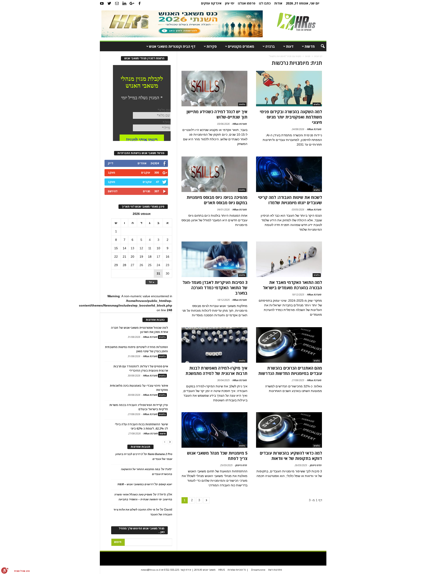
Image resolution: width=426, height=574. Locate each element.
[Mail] (117, 3)
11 (149, 248)
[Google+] (132, 3)
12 (141, 248)
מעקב (111, 172)
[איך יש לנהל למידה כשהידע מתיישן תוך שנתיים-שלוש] (214, 88)
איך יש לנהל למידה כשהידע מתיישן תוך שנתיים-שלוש (217, 114)
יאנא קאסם (165, 484)
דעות (290, 46)
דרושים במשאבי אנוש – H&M (136, 484)
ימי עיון (229, 3)
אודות (278, 3)
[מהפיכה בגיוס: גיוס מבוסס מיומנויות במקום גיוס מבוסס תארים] (214, 174)
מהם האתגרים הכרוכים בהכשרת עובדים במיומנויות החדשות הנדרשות (290, 370)
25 (150, 265)
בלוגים (317, 104)
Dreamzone (258, 569)
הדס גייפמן (315, 465)
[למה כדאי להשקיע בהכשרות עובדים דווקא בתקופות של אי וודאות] (289, 430)
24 (158, 265)
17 (158, 256)
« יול (151, 282)
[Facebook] (139, 3)
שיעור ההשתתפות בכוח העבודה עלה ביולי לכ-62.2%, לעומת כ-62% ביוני (141, 426)
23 (167, 265)
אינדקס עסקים (211, 3)
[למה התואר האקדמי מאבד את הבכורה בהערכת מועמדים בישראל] (289, 259)
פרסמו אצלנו (246, 3)
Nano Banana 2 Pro (160, 454)
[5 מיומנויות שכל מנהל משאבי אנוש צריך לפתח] (214, 430)
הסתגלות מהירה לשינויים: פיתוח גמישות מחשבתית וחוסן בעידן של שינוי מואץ (136, 349)
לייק (110, 163)
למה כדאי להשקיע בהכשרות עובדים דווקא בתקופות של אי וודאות (291, 455)
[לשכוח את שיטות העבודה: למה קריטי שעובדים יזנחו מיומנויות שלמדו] (289, 174)
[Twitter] (109, 3)
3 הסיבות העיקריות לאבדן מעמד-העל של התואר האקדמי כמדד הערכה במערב (215, 288)
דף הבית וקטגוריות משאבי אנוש (172, 46)
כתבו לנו (265, 3)
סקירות (212, 46)
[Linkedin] (124, 3)
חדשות (310, 46)
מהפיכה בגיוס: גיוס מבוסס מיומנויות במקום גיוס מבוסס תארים (217, 200)
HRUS (221, 569)
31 (158, 273)
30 (167, 273)
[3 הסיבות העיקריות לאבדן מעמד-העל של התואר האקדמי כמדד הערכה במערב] (214, 259)
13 (132, 248)
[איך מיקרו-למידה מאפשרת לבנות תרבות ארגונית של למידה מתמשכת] (214, 345)
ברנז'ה (270, 46)
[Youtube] (102, 3)
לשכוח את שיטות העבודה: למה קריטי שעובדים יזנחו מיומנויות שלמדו (290, 200)
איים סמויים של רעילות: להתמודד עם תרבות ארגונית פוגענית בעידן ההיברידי (140, 368)
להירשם (112, 191)
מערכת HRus (314, 129)
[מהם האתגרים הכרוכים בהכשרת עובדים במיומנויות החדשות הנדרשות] (289, 345)
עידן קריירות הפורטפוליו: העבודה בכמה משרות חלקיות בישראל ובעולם (138, 407)
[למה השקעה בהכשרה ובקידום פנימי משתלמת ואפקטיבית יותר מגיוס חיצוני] (289, 88)
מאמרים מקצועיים (241, 46)
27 (132, 265)
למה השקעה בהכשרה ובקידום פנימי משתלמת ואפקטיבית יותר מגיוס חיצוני (291, 117)
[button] (320, 46)
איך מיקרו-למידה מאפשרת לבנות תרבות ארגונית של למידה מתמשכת (216, 370)
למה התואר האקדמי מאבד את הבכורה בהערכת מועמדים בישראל (292, 285)
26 (141, 265)
